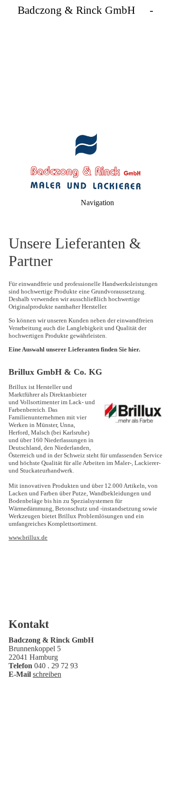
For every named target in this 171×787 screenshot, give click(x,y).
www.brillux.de (28, 537)
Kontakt (99, 731)
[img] (85, 66)
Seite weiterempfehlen (105, 742)
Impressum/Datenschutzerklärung (71, 738)
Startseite (59, 731)
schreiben (47, 674)
